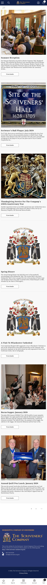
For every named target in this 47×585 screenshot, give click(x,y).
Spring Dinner (8, 272)
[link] (13, 581)
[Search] (8, 2)
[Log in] (38, 3)
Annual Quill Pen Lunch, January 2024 (19, 483)
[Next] (41, 509)
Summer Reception (10, 58)
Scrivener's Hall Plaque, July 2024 (17, 130)
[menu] (2, 2)
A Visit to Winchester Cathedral (16, 343)
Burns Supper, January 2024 (14, 412)
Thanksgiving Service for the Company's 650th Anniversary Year (21, 202)
